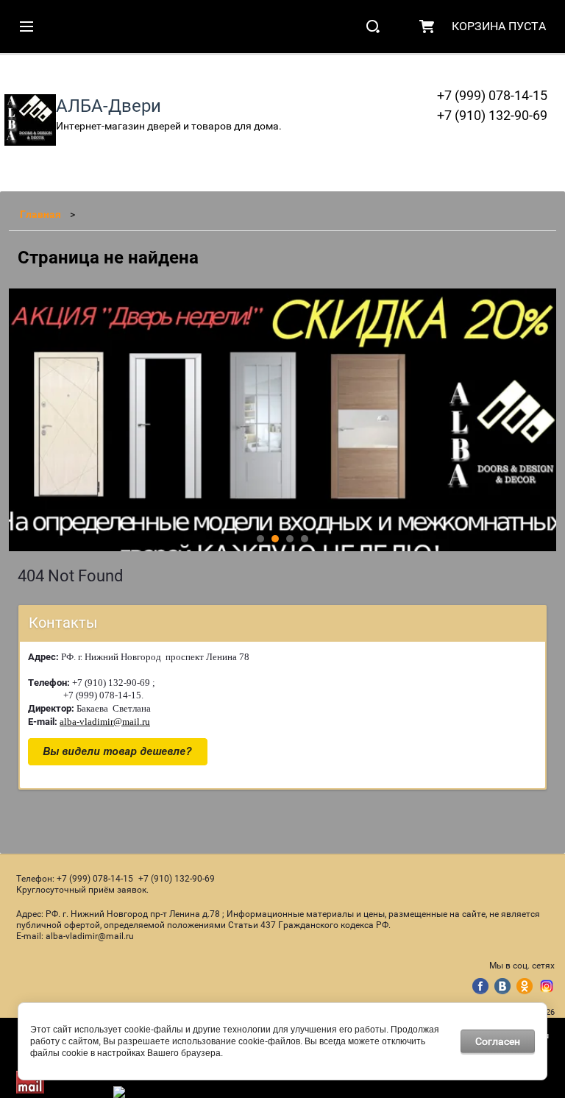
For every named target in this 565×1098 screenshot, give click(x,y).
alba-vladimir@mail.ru (105, 721)
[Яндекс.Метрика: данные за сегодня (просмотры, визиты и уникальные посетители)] (150, 1092)
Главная (40, 214)
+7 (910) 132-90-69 (492, 115)
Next (20, 420)
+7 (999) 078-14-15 (492, 95)
